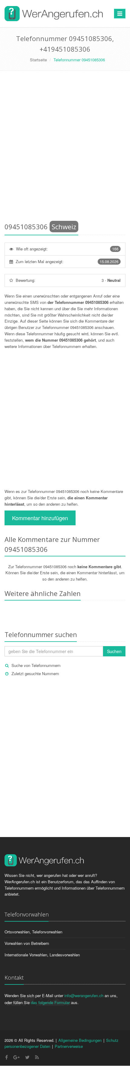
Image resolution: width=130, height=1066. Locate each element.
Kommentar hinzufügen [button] (40, 518)
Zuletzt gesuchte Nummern (35, 673)
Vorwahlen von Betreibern (27, 943)
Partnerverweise (69, 1046)
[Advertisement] (65, 148)
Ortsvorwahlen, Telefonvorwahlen (33, 932)
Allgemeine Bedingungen (80, 1040)
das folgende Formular (50, 1002)
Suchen (114, 651)
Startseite (38, 60)
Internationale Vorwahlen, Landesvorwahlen (42, 955)
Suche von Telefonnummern (35, 665)
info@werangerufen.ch (83, 995)
